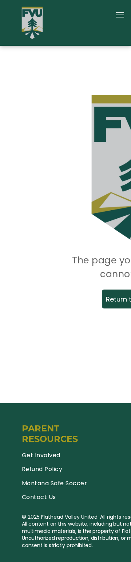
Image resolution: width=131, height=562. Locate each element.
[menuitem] (64, 455)
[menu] (120, 15)
